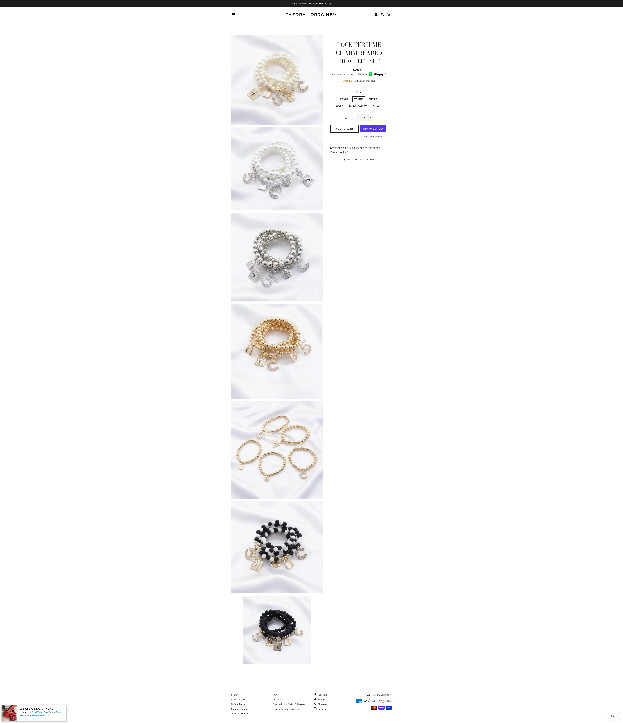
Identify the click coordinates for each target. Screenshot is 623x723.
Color (359, 92)
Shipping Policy (239, 708)
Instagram (322, 708)
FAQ (275, 694)
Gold (339, 106)
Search (234, 694)
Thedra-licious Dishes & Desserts (289, 704)
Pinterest (322, 704)
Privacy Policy (238, 699)
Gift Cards (278, 699)
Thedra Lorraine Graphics (286, 708)
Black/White (358, 106)
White (358, 99)
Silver (373, 99)
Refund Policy (238, 704)
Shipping (347, 80)
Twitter (321, 699)
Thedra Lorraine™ (311, 14)
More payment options (373, 136)
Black (377, 106)
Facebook (322, 694)
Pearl (344, 99)
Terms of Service (239, 713)
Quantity (349, 117)
